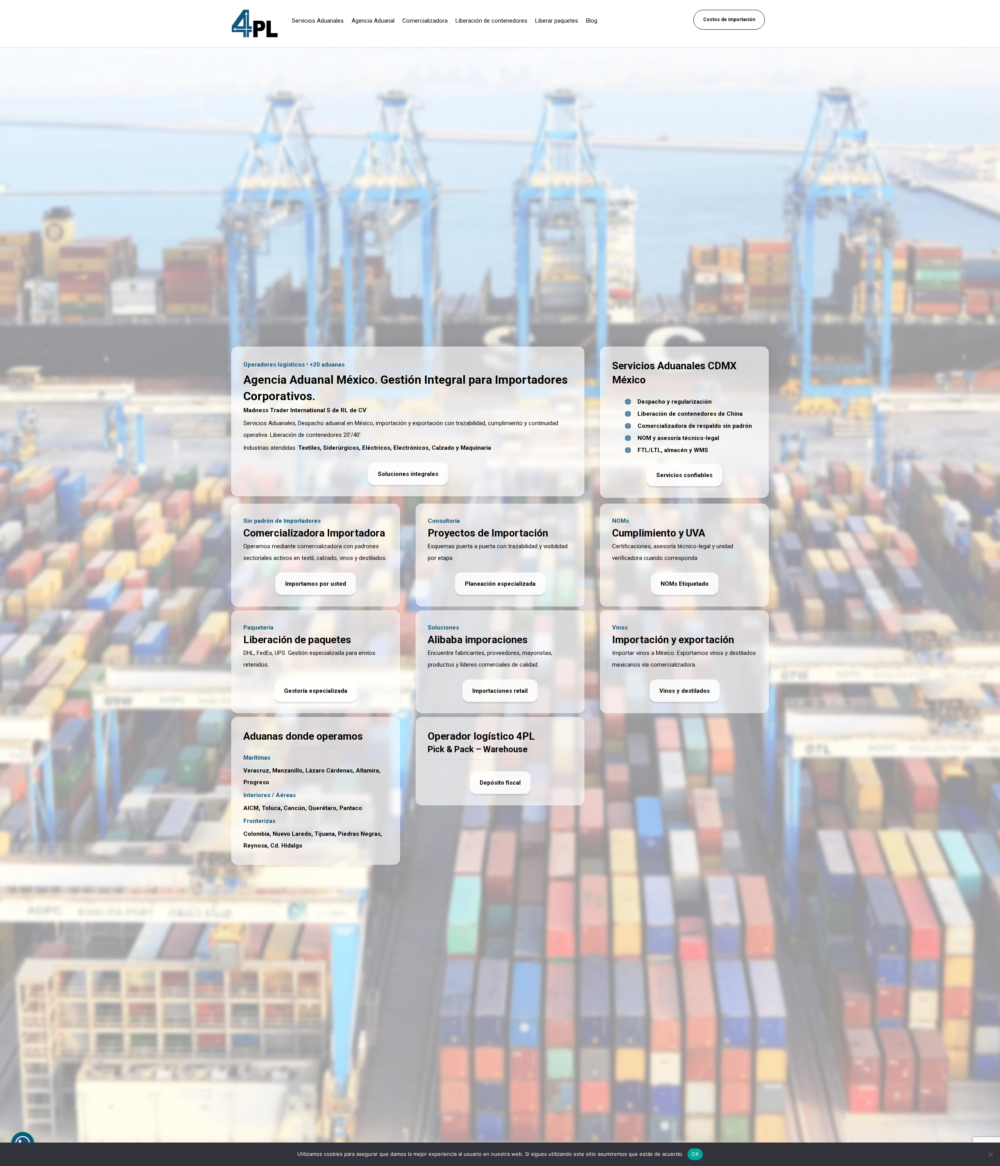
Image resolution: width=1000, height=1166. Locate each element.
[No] (990, 1154)
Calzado (443, 447)
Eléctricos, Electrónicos (395, 447)
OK (695, 1154)
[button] (315, 691)
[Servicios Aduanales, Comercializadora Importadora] (254, 23)
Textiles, (309, 447)
